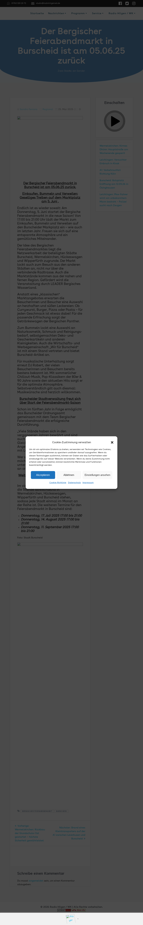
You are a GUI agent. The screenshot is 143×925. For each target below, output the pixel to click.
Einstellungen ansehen (97, 474)
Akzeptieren (43, 474)
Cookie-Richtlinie (57, 482)
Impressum (88, 482)
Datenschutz (74, 482)
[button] (112, 442)
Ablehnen (68, 474)
